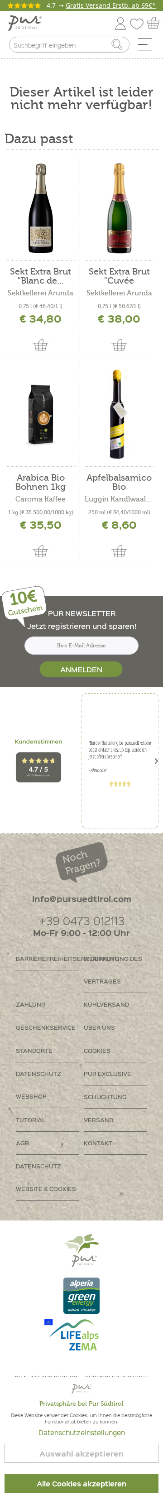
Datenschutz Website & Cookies (46, 1177)
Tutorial (30, 1120)
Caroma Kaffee (40, 499)
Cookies (97, 1050)
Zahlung (31, 1004)
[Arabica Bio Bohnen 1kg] (40, 414)
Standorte (34, 1050)
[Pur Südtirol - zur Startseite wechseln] (25, 23)
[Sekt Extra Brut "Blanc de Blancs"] (40, 208)
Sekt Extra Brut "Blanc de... (40, 276)
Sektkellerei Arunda (40, 293)
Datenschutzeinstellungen (81, 1432)
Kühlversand (106, 1004)
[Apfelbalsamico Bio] (119, 414)
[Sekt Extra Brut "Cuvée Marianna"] (119, 208)
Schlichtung (105, 1096)
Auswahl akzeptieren (81, 1453)
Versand (98, 1120)
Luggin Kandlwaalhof (119, 499)
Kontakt (98, 1143)
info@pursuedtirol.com (81, 898)
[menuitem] (148, 46)
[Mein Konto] (120, 22)
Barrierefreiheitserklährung (47, 958)
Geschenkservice (46, 1027)
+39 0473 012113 (82, 920)
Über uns (99, 1027)
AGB (22, 1143)
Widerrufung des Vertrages (113, 970)
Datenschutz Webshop (38, 1085)
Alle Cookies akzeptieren (81, 1484)
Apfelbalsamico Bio (119, 482)
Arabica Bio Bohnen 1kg (40, 482)
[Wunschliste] (139, 22)
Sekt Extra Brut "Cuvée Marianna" (119, 276)
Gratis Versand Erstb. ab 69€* (111, 5)
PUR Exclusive (107, 1073)
